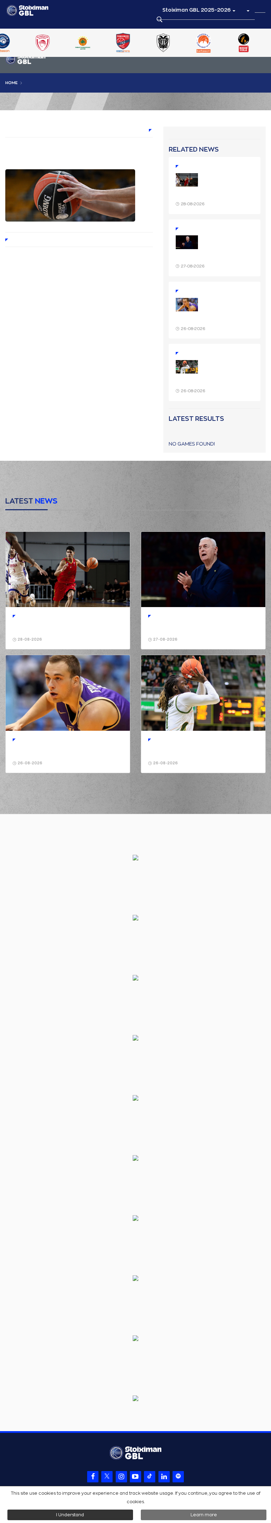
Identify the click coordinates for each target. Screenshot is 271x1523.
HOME (11, 83)
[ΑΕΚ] (23, 43)
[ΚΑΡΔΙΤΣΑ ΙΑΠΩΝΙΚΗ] (144, 43)
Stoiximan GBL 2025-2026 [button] (197, 9)
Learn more (204, 1515)
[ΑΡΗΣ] (64, 43)
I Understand (70, 1515)
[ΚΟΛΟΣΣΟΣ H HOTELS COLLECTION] (184, 43)
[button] (248, 10)
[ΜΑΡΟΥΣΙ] (225, 43)
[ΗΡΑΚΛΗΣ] (104, 43)
